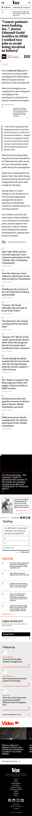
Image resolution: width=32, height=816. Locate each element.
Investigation (16, 783)
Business (16, 785)
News (16, 779)
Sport (16, 795)
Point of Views (16, 787)
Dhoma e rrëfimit (16, 789)
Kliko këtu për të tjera (21, 510)
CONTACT (16, 804)
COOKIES (16, 809)
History (16, 793)
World (16, 791)
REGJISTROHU (8, 634)
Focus (16, 781)
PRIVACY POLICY (16, 806)
